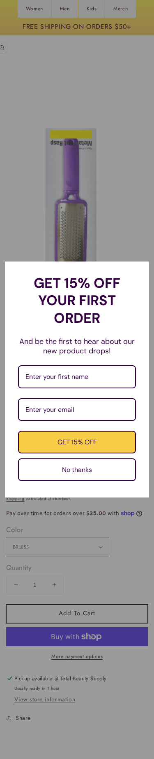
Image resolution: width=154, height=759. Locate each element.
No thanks (77, 469)
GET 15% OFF (77, 442)
